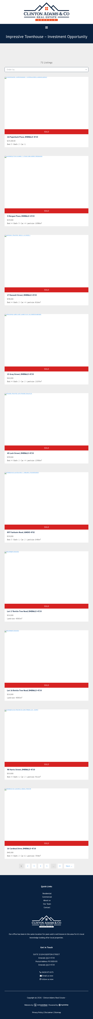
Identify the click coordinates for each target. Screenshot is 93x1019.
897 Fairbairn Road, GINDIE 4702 (21, 532)
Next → (69, 866)
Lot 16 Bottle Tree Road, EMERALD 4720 (24, 690)
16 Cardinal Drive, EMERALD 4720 (21, 848)
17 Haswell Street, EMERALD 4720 (22, 295)
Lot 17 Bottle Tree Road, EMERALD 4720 (24, 611)
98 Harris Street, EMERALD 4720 (21, 769)
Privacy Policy (37, 1012)
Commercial (47, 897)
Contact (47, 907)
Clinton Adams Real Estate (54, 997)
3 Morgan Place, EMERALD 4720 (20, 216)
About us (47, 900)
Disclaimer (48, 1012)
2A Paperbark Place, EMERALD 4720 (22, 137)
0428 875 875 (47, 972)
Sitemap (57, 1012)
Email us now (47, 975)
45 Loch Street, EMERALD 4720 (20, 453)
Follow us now (47, 979)
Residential (47, 893)
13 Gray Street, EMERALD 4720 (20, 374)
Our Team (47, 904)
